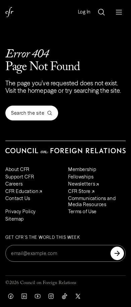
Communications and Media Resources (92, 201)
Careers (14, 184)
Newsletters (81, 184)
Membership (82, 169)
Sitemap (14, 219)
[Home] (9, 12)
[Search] (101, 12)
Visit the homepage (31, 90)
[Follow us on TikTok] (64, 296)
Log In (84, 12)
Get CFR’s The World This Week (42, 237)
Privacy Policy (20, 211)
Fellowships (80, 177)
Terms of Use (82, 211)
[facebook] (10, 296)
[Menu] (119, 12)
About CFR (17, 169)
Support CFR (19, 177)
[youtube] (37, 296)
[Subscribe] (117, 253)
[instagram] (51, 296)
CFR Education (21, 191)
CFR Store (79, 191)
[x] (78, 296)
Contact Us (17, 198)
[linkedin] (24, 296)
